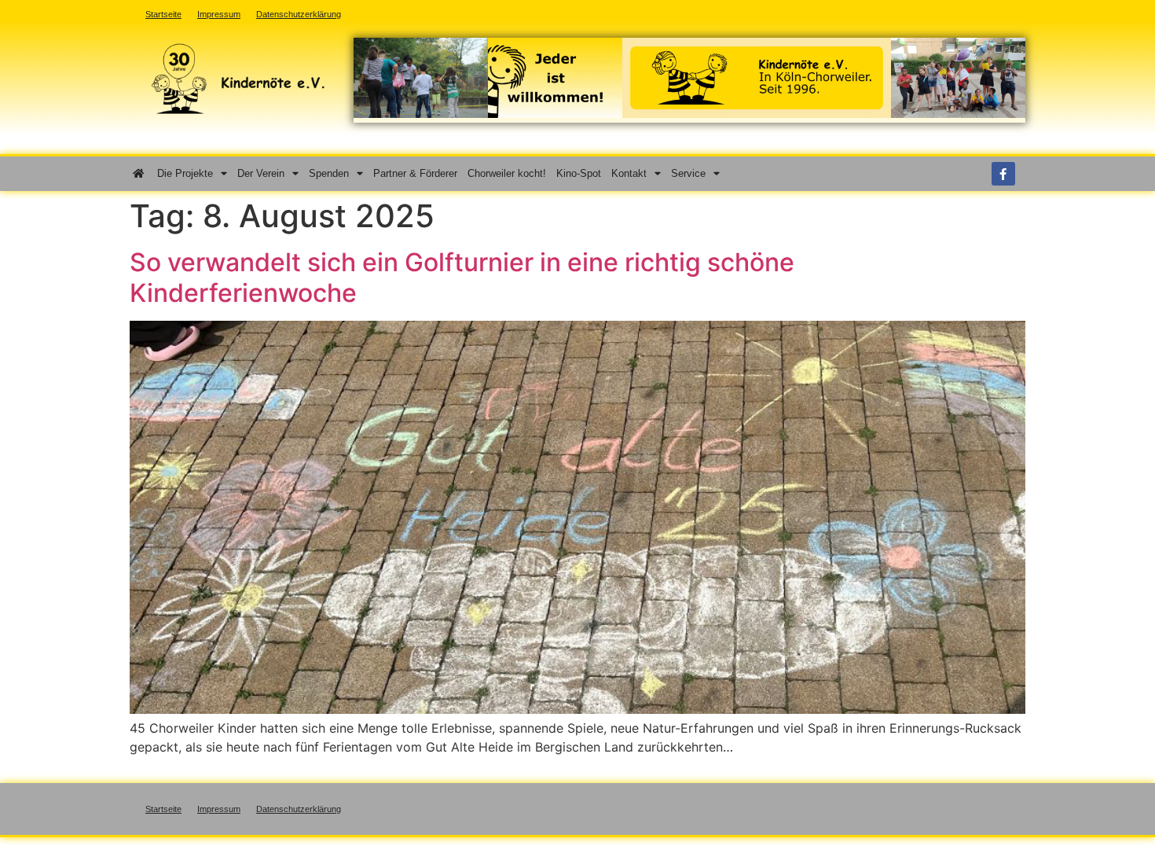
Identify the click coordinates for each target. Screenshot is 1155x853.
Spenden (329, 173)
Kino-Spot (578, 173)
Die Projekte (185, 173)
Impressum (218, 809)
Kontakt (629, 173)
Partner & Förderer (415, 173)
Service (688, 173)
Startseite (163, 809)
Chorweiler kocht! (507, 173)
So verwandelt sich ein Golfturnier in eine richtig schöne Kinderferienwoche (462, 277)
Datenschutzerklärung (298, 809)
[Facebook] (1003, 174)
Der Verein (260, 173)
